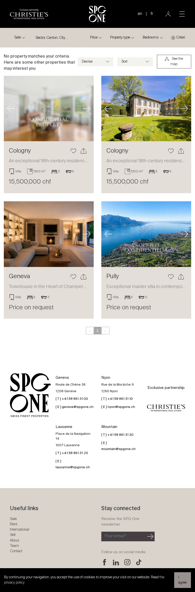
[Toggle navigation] (182, 14)
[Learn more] (49, 108)
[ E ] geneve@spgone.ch (74, 407)
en (140, 14)
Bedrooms (151, 37)
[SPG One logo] (97, 14)
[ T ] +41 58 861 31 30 (117, 435)
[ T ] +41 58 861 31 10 (117, 399)
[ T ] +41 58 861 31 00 (72, 399)
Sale (17, 37)
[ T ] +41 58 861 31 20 (72, 453)
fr (152, 14)
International (19, 529)
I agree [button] (182, 580)
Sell (12, 535)
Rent (13, 524)
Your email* (115, 536)
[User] (168, 14)
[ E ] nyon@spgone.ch (118, 407)
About (14, 540)
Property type (120, 37)
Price (94, 37)
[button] (10, 108)
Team (14, 546)
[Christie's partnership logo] (166, 408)
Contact (16, 551)
